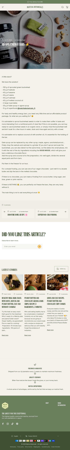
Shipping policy (36, 446)
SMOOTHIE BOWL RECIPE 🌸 (17, 215)
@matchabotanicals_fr (26, 108)
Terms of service (28, 446)
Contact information (55, 446)
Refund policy (13, 446)
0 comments (7, 205)
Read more (5, 335)
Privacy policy (20, 446)
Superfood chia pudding (47, 215)
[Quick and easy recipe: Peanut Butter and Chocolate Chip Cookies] (57, 282)
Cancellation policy (45, 446)
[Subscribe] (39, 246)
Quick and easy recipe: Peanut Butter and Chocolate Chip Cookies (56, 301)
